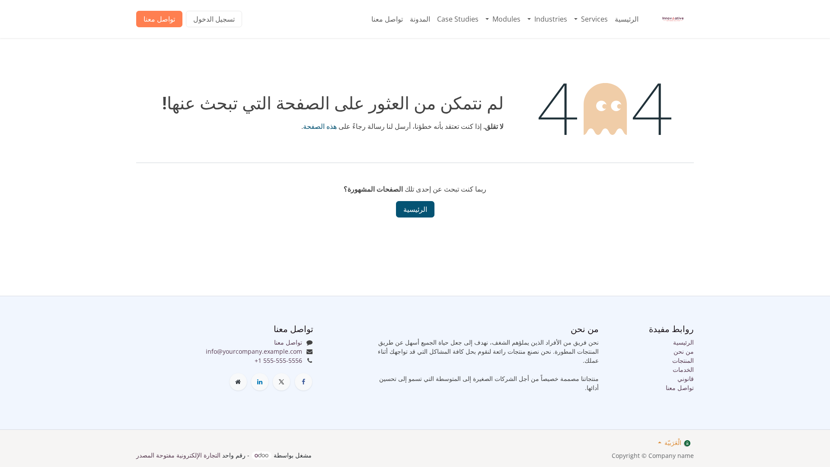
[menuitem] (626, 19)
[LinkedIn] (259, 381)
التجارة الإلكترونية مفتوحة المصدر (178, 455)
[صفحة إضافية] (238, 381)
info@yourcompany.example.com (254, 351)
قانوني (685, 378)
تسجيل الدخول (214, 19)
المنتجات (683, 360)
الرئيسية (415, 209)
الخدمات (683, 369)
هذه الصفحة (320, 126)
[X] (281, 381)
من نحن (684, 351)
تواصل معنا (159, 19)
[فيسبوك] (303, 381)
